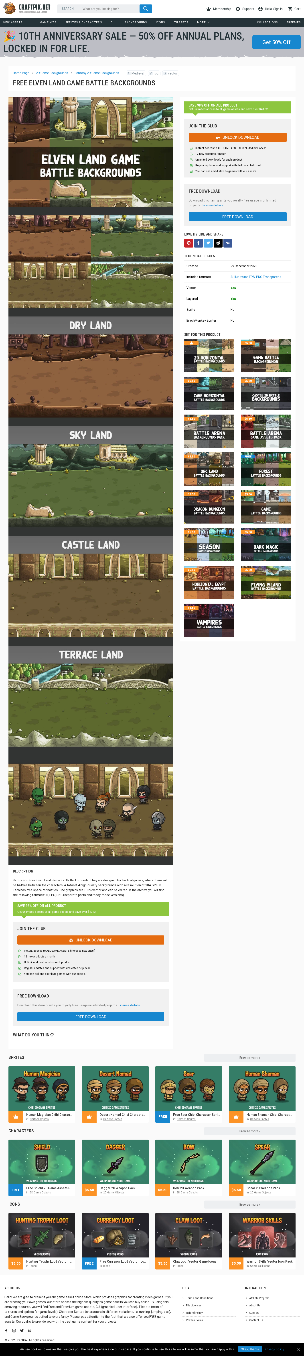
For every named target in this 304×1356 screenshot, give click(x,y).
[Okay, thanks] (298, 1349)
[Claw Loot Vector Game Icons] (188, 1235)
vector (170, 73)
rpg (154, 73)
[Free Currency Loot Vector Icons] (115, 1235)
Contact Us (256, 1320)
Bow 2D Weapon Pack (188, 1188)
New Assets (12, 22)
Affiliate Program (259, 1298)
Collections (267, 22)
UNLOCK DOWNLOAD (94, 940)
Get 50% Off (276, 42)
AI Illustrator (239, 277)
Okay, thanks (250, 1349)
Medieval (136, 73)
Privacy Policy (194, 1320)
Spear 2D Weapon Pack (263, 1188)
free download (90, 1016)
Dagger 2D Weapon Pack (117, 1188)
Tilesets (181, 22)
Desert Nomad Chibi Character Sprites (123, 1114)
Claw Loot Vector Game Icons (195, 1261)
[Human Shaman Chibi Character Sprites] (262, 1088)
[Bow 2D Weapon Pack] (188, 1162)
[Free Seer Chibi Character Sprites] (188, 1088)
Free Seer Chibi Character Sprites (196, 1114)
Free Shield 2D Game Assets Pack (49, 1188)
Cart (297, 9)
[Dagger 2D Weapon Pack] (115, 1162)
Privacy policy (274, 1349)
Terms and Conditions (199, 1298)
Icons (160, 22)
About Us (254, 1305)
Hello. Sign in (273, 9)
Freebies (294, 22)
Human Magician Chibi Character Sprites (49, 1114)
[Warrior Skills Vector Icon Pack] (262, 1235)
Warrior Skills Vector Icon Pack (269, 1261)
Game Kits (48, 22)
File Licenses (194, 1305)
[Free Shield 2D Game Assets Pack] (41, 1162)
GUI (113, 22)
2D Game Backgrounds (52, 73)
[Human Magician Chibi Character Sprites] (41, 1088)
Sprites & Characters (83, 22)
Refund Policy (194, 1312)
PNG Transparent (268, 277)
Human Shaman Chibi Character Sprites (270, 1114)
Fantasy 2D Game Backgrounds (97, 73)
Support (248, 9)
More (201, 22)
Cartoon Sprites (39, 1119)
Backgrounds (136, 22)
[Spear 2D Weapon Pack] (262, 1162)
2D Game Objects (40, 1192)
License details (129, 1005)
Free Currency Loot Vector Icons (123, 1261)
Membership (222, 9)
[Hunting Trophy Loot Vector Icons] (41, 1235)
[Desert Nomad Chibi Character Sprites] (115, 1088)
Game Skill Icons (260, 1265)
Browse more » (250, 1058)
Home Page (21, 73)
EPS (252, 277)
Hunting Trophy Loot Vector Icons (49, 1261)
